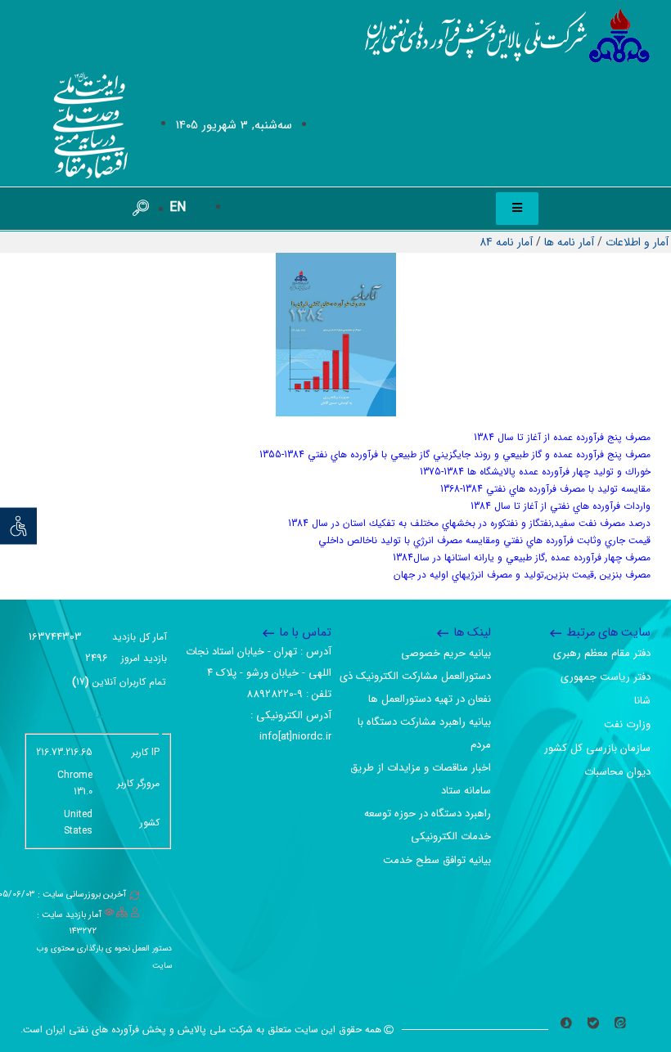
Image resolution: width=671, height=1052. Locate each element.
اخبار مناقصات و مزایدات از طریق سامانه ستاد (420, 779)
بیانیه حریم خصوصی (446, 653)
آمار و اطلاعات (637, 242)
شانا (642, 700)
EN (177, 207)
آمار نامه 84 (506, 242)
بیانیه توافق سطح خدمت (437, 860)
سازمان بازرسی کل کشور (597, 748)
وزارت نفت (627, 724)
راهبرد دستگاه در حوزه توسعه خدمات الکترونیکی (427, 825)
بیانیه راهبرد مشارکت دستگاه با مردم (424, 733)
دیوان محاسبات (617, 771)
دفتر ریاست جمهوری (606, 677)
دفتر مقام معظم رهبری (602, 653)
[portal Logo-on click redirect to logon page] (508, 36)
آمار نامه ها (569, 242)
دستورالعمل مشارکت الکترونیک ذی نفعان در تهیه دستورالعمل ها (415, 688)
